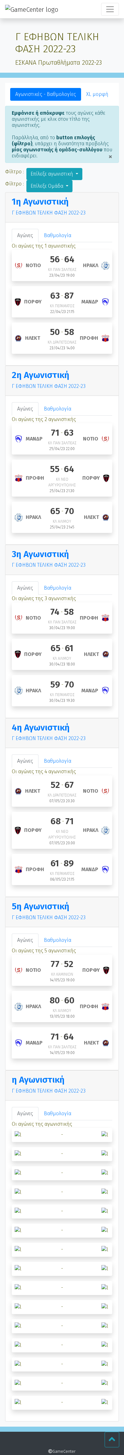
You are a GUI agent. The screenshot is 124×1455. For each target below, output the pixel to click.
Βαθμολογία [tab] (57, 235)
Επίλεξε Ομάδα (48, 186)
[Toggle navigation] (110, 9)
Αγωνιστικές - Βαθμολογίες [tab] (45, 94)
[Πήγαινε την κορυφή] (112, 1439)
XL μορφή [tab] (97, 94)
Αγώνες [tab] (25, 235)
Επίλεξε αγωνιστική (52, 174)
